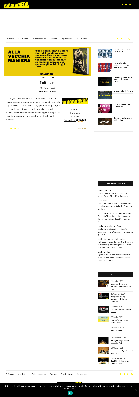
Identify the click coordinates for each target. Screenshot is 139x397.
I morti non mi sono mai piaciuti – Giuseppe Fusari (123, 79)
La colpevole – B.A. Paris (123, 91)
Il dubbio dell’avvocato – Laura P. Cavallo (121, 362)
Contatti (53, 38)
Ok (70, 393)
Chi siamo (10, 38)
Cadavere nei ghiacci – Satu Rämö (122, 50)
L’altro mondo (103, 200)
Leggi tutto (82, 128)
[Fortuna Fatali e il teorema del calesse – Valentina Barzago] (105, 67)
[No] (135, 389)
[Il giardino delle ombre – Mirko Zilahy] (105, 121)
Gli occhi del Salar (105, 190)
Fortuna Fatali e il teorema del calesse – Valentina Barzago (122, 65)
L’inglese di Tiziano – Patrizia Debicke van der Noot (121, 286)
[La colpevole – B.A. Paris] (105, 95)
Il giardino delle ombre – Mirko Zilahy (123, 119)
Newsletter (82, 38)
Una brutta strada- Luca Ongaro (110, 226)
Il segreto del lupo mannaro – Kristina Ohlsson (119, 299)
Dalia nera (48, 83)
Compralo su (70, 120)
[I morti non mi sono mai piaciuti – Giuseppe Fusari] (105, 81)
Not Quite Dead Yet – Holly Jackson (112, 239)
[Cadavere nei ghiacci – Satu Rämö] (105, 53)
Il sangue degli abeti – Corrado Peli (120, 341)
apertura (44, 77)
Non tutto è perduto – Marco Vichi (120, 321)
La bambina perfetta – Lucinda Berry (122, 105)
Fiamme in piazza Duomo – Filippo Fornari (114, 213)
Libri (53, 77)
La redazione (23, 38)
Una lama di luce (104, 252)
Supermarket (116, 330)
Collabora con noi (39, 38)
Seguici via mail (67, 38)
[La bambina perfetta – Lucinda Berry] (105, 108)
